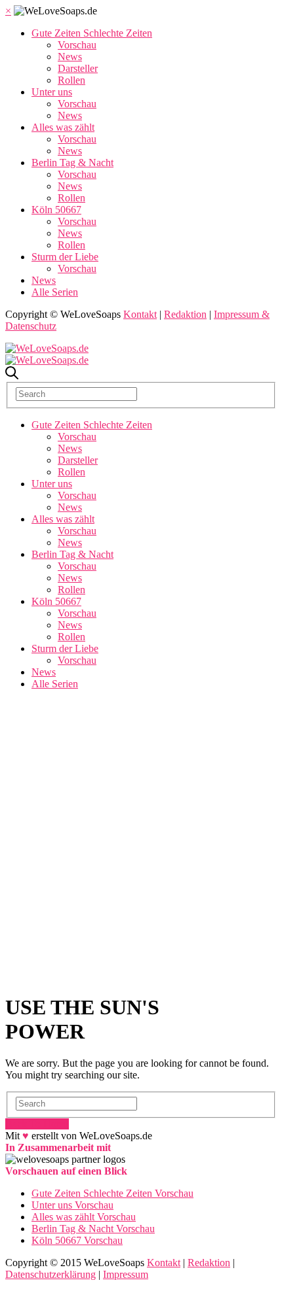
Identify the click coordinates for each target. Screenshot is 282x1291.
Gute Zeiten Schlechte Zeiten (91, 33)
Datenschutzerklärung (50, 1274)
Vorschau (77, 44)
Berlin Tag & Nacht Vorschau (93, 1228)
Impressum (125, 1274)
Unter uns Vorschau (72, 1205)
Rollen (71, 80)
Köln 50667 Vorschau (77, 1240)
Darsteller (78, 68)
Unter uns (51, 91)
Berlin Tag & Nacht (72, 162)
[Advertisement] (141, 841)
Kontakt (140, 314)
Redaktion (185, 314)
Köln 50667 (56, 209)
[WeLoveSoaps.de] (47, 348)
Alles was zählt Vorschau (83, 1216)
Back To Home (37, 1123)
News (70, 56)
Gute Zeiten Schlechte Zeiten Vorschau (112, 1193)
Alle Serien (54, 292)
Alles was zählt (62, 127)
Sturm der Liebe (64, 256)
